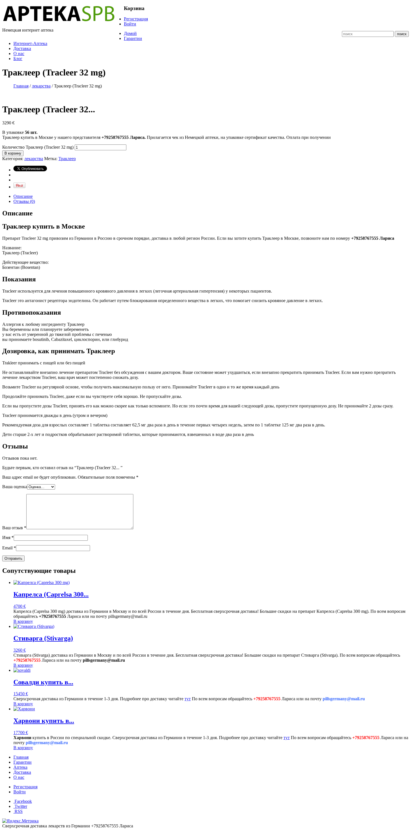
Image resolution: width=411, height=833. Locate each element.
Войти (130, 24)
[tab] (211, 196)
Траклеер (67, 158)
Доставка (22, 48)
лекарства (41, 86)
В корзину (12, 153)
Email (9, 547)
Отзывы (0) (24, 201)
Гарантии (133, 38)
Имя (8, 537)
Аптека (20, 767)
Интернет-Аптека (30, 43)
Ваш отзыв (14, 527)
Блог (17, 58)
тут (188, 698)
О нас (18, 53)
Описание (23, 196)
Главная (21, 86)
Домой (130, 33)
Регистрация (136, 18)
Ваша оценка (14, 486)
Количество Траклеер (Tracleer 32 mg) (38, 147)
